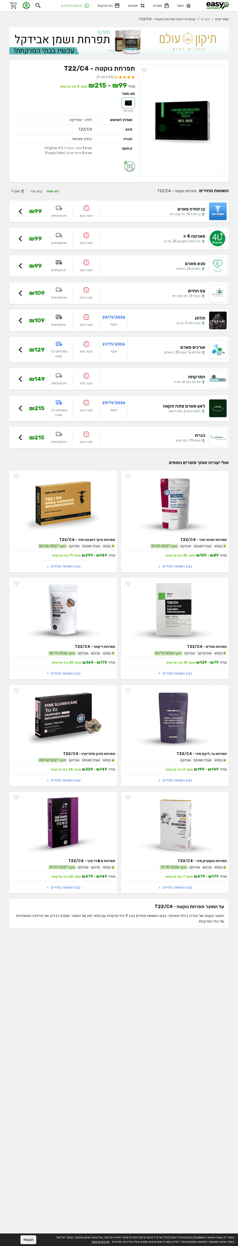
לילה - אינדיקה (80, 120)
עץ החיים (196, 290)
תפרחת (128, 111)
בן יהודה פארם (191, 209)
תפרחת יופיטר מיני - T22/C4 (203, 539)
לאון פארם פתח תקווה (184, 406)
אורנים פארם (192, 347)
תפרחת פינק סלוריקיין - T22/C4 (89, 754)
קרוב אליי (36, 191)
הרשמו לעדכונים (71, 6)
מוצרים (157, 6)
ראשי (180, 6)
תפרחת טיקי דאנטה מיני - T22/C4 (87, 539)
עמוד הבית (222, 19)
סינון (17, 191)
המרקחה (196, 376)
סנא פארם (195, 263)
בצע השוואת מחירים (177, 566)
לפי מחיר (52, 191)
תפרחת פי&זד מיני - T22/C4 (91, 861)
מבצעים (133, 6)
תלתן (200, 318)
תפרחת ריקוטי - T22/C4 (95, 646)
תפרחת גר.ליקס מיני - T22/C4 (202, 754)
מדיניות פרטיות (100, 1241)
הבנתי (28, 1239)
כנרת (200, 435)
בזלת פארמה (82, 139)
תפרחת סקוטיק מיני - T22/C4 (202, 861)
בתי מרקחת (105, 6)
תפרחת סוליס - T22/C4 (207, 646)
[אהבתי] (144, 70)
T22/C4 (85, 129)
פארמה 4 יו (194, 236)
